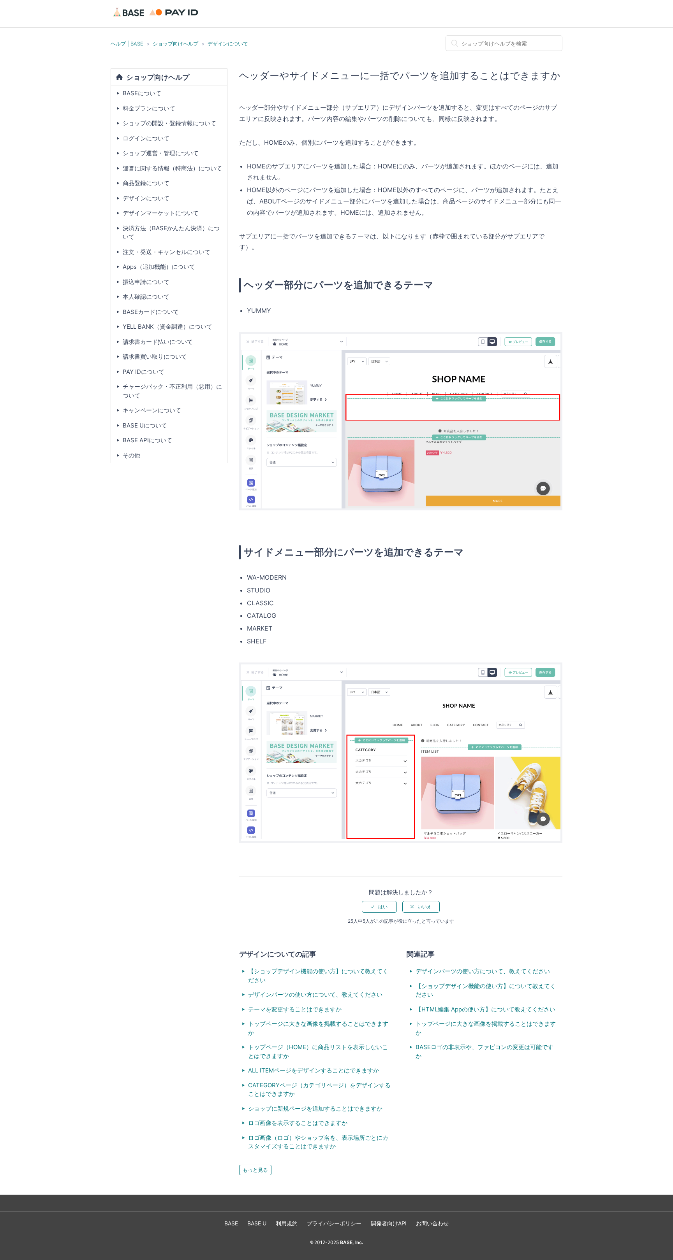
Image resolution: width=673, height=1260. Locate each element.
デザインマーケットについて (161, 213)
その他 (131, 455)
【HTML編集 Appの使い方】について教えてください (485, 1009)
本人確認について (146, 296)
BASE (231, 1223)
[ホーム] (157, 17)
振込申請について (146, 282)
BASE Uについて (145, 425)
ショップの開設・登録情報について (169, 123)
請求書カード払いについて (158, 341)
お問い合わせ (432, 1223)
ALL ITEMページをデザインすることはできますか (313, 1070)
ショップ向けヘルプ (175, 43)
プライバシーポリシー (334, 1223)
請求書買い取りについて (155, 356)
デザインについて (228, 43)
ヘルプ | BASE (127, 43)
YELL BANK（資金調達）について (167, 326)
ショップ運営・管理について (161, 153)
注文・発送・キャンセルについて (166, 252)
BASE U (256, 1223)
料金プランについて (149, 108)
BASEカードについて (151, 311)
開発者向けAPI (389, 1223)
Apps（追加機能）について (159, 266)
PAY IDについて (143, 371)
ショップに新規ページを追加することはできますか (315, 1108)
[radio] (379, 907)
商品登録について (146, 183)
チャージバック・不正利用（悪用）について (172, 391)
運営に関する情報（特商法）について (172, 168)
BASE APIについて (147, 440)
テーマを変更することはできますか (295, 1009)
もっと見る (255, 1170)
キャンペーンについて (152, 410)
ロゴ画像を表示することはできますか (297, 1123)
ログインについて (146, 138)
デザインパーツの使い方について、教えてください (315, 994)
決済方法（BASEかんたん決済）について (171, 232)
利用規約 (287, 1223)
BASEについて (142, 93)
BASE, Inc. (351, 1242)
